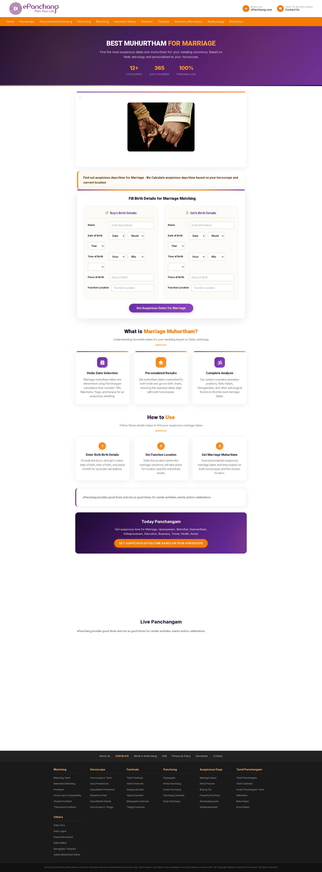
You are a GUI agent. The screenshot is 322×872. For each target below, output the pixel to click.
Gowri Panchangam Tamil (250, 789)
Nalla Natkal (60, 842)
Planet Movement (63, 837)
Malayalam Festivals (138, 801)
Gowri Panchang (172, 789)
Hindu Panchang (172, 783)
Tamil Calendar (244, 783)
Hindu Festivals (135, 783)
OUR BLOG (122, 755)
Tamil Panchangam (246, 777)
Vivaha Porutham (63, 801)
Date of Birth (95, 235)
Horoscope (26, 21)
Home (10, 21)
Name (91, 225)
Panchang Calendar (173, 795)
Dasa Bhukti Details (100, 801)
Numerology (216, 21)
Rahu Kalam (242, 801)
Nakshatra (241, 795)
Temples (163, 21)
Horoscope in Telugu (101, 807)
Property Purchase (210, 795)
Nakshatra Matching (64, 783)
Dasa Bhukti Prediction (102, 789)
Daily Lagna (60, 831)
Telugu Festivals (136, 807)
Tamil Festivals (135, 777)
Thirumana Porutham (65, 807)
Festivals (147, 21)
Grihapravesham (209, 807)
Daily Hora (59, 825)
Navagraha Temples (65, 848)
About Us (105, 755)
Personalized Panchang (56, 21)
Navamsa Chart (98, 795)
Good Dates (243, 807)
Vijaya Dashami (135, 795)
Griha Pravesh (207, 783)
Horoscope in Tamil (101, 777)
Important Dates (125, 21)
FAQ (164, 755)
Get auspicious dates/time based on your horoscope (161, 543)
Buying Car (205, 789)
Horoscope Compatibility (67, 795)
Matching (102, 21)
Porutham (59, 789)
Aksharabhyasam (209, 801)
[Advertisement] (161, 585)
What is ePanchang (145, 755)
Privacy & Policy (181, 755)
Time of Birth (95, 256)
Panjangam (169, 777)
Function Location (98, 287)
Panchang (84, 21)
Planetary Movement (189, 21)
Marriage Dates (208, 777)
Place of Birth (96, 277)
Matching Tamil (62, 777)
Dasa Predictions (99, 783)
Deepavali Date (135, 789)
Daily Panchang (171, 801)
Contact (217, 755)
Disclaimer (202, 755)
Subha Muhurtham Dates (67, 854)
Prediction (236, 21)
